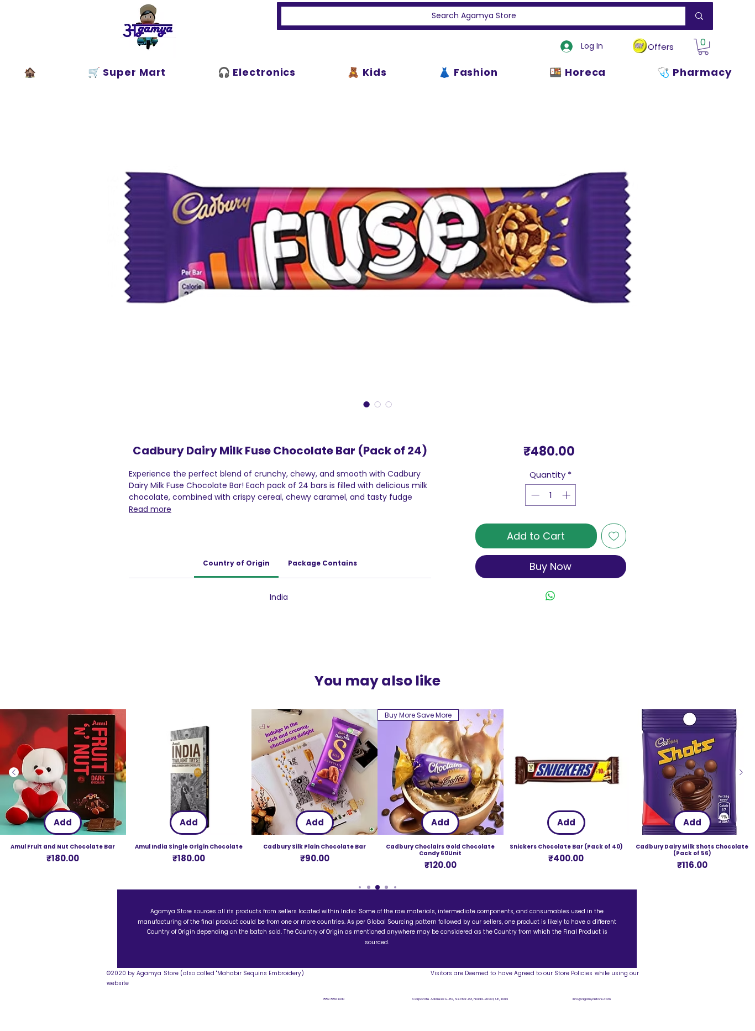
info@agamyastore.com (592, 999)
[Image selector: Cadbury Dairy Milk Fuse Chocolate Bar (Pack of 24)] (366, 404)
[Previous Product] (14, 772)
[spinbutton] (551, 495)
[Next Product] (741, 772)
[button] (703, 47)
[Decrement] (534, 495)
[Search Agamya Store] (697, 16)
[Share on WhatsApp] (550, 596)
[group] (377, 790)
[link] (236, 563)
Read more (150, 509)
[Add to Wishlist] (613, 536)
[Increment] (567, 495)
